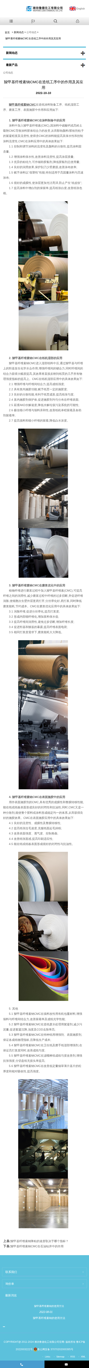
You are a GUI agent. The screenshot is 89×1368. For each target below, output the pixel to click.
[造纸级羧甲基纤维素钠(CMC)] (43, 502)
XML (83, 1356)
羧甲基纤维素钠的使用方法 (49, 1306)
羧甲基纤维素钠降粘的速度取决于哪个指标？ (40, 1241)
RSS (72, 1356)
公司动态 (31, 32)
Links (47, 1356)
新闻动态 (19, 32)
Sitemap (60, 1356)
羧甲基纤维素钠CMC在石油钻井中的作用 (37, 1246)
